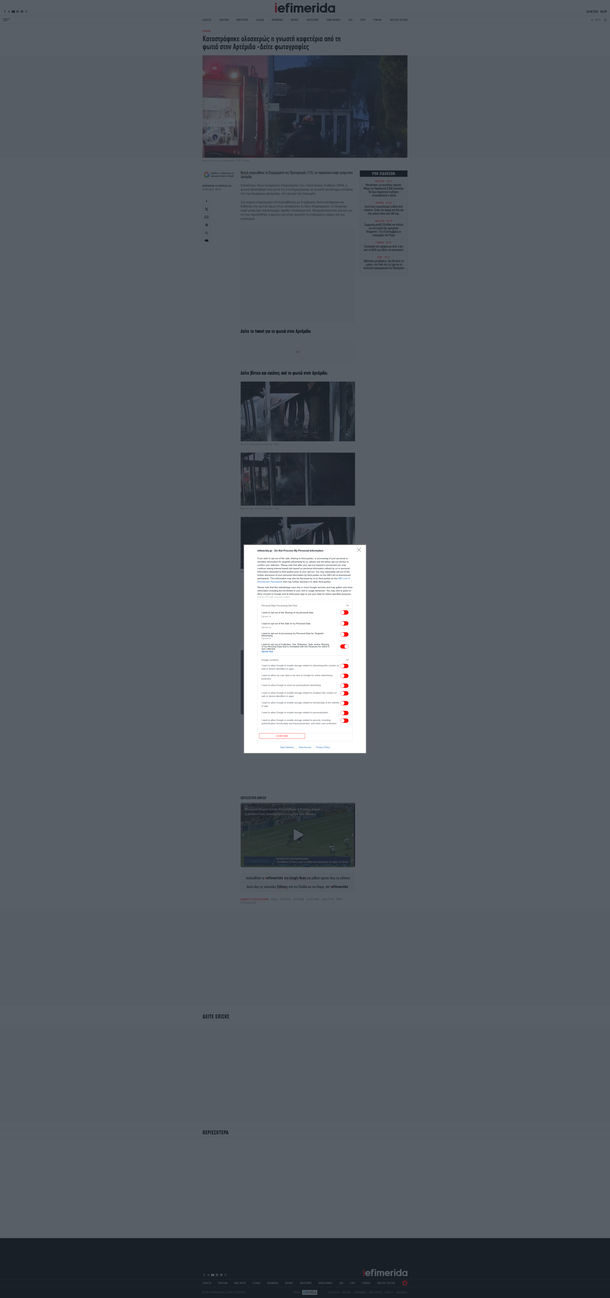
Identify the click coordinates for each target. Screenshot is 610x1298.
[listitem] (305, 605)
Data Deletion (287, 747)
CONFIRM (282, 736)
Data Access (305, 747)
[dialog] (305, 649)
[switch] (344, 612)
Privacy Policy (323, 747)
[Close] (360, 551)
